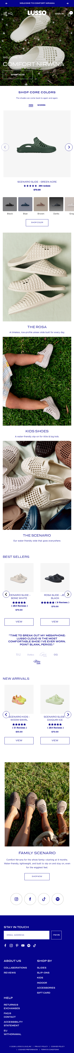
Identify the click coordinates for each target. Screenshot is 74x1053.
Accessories (45, 988)
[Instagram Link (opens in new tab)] (16, 899)
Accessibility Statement (12, 1024)
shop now (37, 876)
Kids (40, 978)
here (26, 2)
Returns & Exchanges (12, 1006)
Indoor (42, 983)
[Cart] (69, 14)
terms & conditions (50, 1049)
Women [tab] (41, 105)
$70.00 (19, 610)
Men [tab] (31, 105)
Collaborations (12, 968)
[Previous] (6, 594)
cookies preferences (28, 1049)
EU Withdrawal (12, 1032)
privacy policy (41, 1046)
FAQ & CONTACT (10, 1015)
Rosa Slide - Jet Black (55, 596)
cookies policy (58, 1046)
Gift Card (43, 993)
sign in (59, 14)
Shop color (37, 222)
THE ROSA (37, 327)
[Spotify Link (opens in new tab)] (58, 899)
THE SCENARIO (37, 535)
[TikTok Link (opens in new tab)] (44, 899)
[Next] (67, 594)
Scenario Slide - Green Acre (37, 182)
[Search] (11, 13)
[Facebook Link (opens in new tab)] (30, 899)
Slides (41, 968)
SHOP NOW (18, 75)
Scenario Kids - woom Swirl (19, 718)
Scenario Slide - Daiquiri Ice (55, 718)
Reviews (10, 973)
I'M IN (56, 935)
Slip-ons (43, 973)
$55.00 (19, 732)
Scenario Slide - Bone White (19, 596)
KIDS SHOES (37, 431)
